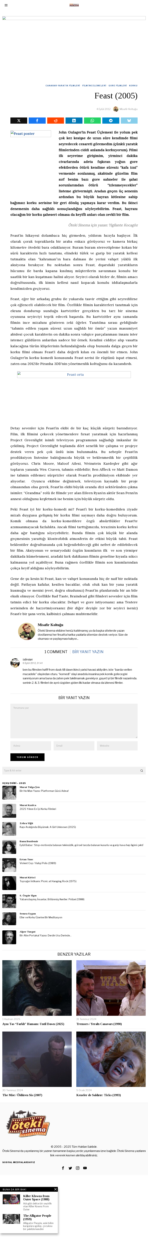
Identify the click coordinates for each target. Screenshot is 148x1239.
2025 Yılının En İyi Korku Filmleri (38, 809)
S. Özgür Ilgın (28, 895)
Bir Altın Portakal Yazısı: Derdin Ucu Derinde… (45, 935)
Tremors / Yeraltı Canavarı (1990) (99, 1024)
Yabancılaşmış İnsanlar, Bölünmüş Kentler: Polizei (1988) (52, 899)
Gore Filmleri (117, 85)
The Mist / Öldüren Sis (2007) (22, 1095)
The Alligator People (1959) (37, 1217)
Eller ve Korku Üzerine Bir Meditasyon (41, 917)
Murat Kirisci (27, 877)
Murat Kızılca (28, 805)
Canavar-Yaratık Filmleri (62, 85)
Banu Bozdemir (29, 841)
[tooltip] (18, 120)
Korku (133, 85)
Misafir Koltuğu (129, 109)
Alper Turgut (27, 931)
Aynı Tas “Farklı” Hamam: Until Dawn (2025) (33, 1024)
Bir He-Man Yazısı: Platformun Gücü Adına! (44, 790)
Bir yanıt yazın (87, 651)
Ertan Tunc (26, 859)
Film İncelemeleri (94, 85)
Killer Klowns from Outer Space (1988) (36, 1197)
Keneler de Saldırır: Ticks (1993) (98, 1095)
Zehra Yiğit (26, 823)
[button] (142, 770)
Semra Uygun (28, 913)
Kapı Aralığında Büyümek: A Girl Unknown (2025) (48, 827)
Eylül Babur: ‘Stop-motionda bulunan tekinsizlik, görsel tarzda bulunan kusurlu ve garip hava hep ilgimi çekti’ (82, 845)
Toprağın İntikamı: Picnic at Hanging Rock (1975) (48, 881)
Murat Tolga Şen (30, 787)
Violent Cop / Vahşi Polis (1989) (38, 863)
